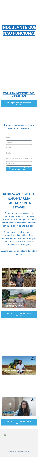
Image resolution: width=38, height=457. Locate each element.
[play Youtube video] (19, 277)
